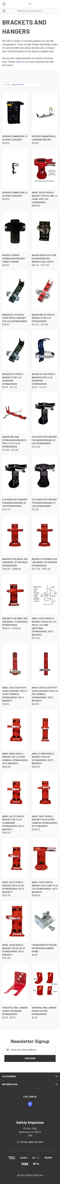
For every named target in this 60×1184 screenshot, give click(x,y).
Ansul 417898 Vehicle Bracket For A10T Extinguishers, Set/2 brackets (43, 758)
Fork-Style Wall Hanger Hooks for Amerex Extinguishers (15, 1011)
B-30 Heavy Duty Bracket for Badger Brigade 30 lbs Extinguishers (44, 440)
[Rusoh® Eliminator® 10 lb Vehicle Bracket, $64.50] (15, 112)
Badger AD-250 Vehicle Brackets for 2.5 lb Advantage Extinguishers (43, 379)
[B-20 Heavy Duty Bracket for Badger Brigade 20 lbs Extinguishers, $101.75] (15, 476)
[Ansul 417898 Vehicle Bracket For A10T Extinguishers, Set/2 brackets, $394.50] (44, 730)
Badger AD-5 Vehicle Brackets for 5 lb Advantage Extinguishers (12, 379)
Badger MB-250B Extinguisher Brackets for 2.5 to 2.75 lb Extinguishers (14, 442)
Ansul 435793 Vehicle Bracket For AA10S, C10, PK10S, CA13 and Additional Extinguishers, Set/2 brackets (44, 626)
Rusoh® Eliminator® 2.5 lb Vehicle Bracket (15, 194)
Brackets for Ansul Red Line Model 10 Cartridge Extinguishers (15, 621)
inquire (19, 61)
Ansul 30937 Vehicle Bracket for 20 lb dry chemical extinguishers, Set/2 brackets (45, 821)
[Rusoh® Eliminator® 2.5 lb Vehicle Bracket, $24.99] (15, 169)
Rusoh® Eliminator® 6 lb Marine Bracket (44, 138)
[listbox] (27, 84)
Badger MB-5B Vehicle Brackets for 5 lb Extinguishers (43, 318)
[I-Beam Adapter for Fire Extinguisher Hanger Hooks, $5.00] (44, 921)
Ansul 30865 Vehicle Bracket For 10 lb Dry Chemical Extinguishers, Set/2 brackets (15, 758)
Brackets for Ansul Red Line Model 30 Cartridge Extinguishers (15, 562)
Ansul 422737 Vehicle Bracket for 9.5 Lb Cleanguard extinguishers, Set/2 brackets (13, 823)
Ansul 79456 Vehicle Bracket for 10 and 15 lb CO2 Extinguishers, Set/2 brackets (45, 887)
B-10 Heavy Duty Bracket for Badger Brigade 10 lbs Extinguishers (44, 502)
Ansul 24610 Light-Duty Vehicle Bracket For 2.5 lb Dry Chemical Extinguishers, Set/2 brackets (14, 694)
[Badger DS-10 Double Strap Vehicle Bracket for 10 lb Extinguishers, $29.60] (15, 291)
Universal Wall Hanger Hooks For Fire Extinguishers (44, 1011)
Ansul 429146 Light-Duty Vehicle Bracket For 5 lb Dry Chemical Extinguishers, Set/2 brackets (45, 694)
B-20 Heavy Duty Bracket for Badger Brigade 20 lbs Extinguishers (15, 502)
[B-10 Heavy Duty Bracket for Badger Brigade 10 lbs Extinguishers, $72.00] (44, 476)
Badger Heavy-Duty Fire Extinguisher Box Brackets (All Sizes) (44, 258)
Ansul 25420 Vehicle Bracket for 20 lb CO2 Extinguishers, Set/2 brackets (13, 950)
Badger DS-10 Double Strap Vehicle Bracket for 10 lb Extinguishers (14, 318)
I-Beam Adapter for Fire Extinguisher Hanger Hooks (44, 948)
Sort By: (7, 85)
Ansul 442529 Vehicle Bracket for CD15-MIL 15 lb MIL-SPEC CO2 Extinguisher (44, 197)
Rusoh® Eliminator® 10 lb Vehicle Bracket (14, 138)
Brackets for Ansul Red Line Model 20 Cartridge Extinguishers (44, 562)
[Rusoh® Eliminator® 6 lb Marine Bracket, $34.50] (44, 112)
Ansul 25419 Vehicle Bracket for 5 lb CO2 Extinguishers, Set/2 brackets (13, 887)
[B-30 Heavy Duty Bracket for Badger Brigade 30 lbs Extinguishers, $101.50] (44, 413)
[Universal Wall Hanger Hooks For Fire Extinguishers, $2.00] (44, 984)
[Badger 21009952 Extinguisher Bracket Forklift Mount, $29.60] (15, 231)
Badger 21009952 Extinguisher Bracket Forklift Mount (13, 258)
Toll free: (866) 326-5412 (31, 1142)
